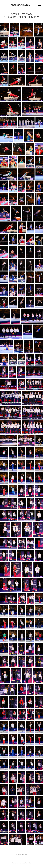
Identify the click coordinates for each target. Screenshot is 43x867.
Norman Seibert (21, 4)
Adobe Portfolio (25, 863)
